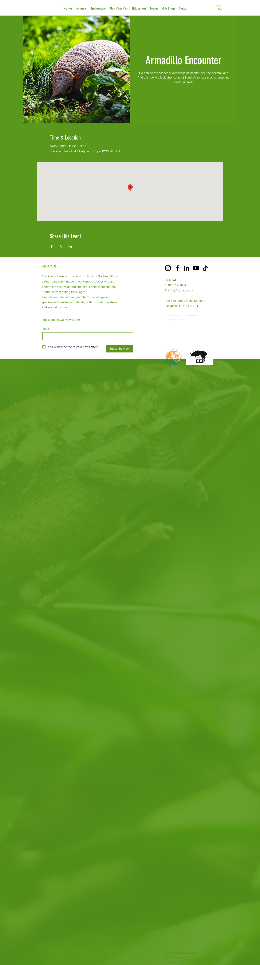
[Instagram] (168, 268)
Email (46, 328)
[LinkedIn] (186, 268)
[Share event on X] (61, 246)
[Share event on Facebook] (51, 246)
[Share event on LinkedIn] (70, 246)
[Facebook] (177, 268)
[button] (220, 7)
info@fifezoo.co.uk (180, 290)
